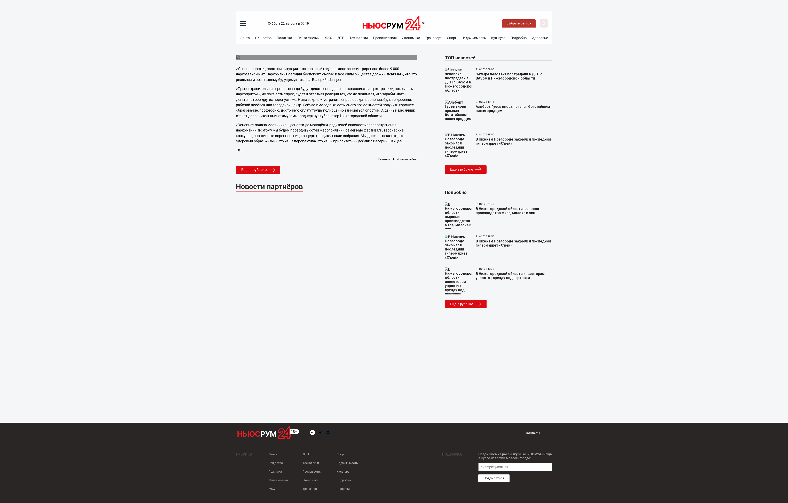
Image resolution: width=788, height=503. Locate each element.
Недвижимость (474, 38)
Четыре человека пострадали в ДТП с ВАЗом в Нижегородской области (509, 76)
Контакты (533, 433)
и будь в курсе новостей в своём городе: (515, 456)
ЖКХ (328, 38)
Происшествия (385, 38)
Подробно (519, 38)
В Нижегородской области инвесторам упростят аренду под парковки (510, 276)
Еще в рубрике (254, 169)
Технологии (358, 38)
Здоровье (540, 38)
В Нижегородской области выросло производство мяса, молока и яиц (507, 211)
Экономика (411, 38)
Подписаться (493, 478)
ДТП (340, 38)
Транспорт (433, 38)
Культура (498, 38)
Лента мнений (308, 38)
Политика (284, 38)
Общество (263, 38)
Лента (245, 38)
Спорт (451, 38)
